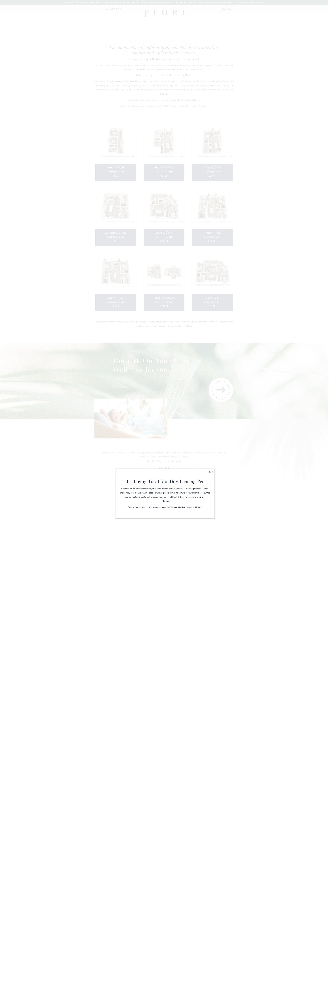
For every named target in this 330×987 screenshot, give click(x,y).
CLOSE (211, 472)
